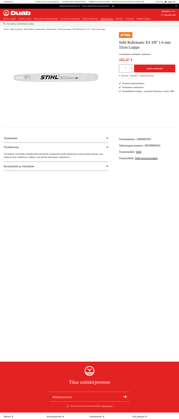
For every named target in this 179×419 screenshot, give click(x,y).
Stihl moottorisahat (64, 29)
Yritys (173, 11)
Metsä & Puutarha (107, 19)
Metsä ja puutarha (16, 29)
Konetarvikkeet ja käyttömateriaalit (46, 19)
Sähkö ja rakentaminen (90, 19)
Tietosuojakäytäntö (107, 406)
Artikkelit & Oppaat (143, 19)
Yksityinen (166, 11)
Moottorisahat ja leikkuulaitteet (35, 29)
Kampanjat (119, 19)
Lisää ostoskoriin (155, 68)
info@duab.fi (8, 2)
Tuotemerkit (129, 19)
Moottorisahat (52, 29)
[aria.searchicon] (4, 23)
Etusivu (6, 29)
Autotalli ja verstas (24, 19)
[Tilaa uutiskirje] (125, 396)
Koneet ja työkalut (9, 19)
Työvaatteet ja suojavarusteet (70, 19)
